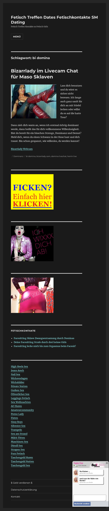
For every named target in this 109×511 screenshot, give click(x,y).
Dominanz (18, 156)
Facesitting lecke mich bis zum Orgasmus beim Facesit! (45, 346)
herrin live (72, 156)
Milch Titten (18, 437)
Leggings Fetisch (20, 398)
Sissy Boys (17, 421)
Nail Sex (15, 374)
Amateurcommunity (22, 410)
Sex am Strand (19, 433)
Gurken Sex (17, 390)
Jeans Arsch (17, 370)
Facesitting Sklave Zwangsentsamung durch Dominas (44, 338)
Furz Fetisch (18, 453)
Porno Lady (17, 414)
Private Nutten (19, 386)
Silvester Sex (18, 425)
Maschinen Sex (19, 441)
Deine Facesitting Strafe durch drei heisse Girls (40, 342)
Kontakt (15, 496)
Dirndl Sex (17, 445)
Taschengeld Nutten (22, 461)
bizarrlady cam (43, 156)
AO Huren (16, 406)
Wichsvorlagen (19, 378)
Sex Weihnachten (21, 402)
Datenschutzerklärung (24, 489)
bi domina (31, 156)
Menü (17, 36)
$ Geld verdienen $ (21, 482)
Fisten (14, 417)
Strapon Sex (18, 449)
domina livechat (58, 156)
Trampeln (16, 429)
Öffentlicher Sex (20, 394)
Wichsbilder (17, 382)
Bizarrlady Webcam (22, 148)
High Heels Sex (19, 366)
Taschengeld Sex (20, 465)
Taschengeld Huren (22, 457)
